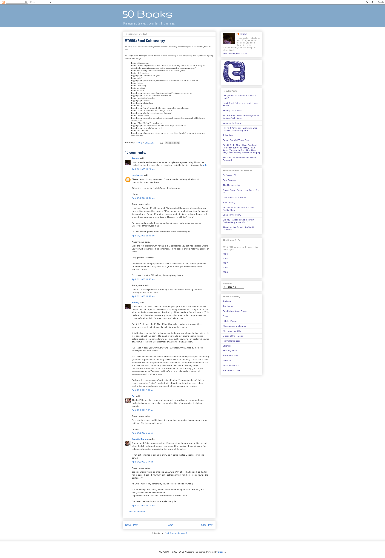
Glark (225, 316)
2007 (225, 263)
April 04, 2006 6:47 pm (143, 462)
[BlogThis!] (169, 142)
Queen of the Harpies (233, 336)
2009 (225, 254)
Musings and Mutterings (234, 326)
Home (169, 525)
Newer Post (131, 525)
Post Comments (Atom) (176, 533)
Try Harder (228, 306)
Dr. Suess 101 (229, 175)
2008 (225, 258)
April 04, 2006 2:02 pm (143, 410)
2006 (225, 267)
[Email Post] (161, 142)
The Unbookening (231, 185)
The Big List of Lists (232, 110)
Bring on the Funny (232, 123)
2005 (225, 272)
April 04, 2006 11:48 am (143, 235)
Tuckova (227, 301)
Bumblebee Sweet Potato (235, 311)
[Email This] (166, 142)
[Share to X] (172, 142)
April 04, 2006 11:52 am (143, 296)
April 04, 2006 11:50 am (143, 279)
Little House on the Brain (234, 197)
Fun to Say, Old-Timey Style (236, 140)
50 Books (148, 13)
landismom (137, 175)
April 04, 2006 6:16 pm (143, 433)
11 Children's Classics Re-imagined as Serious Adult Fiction (241, 116)
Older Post (207, 525)
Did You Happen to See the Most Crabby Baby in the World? (238, 221)
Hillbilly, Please (230, 321)
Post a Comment (137, 511)
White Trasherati (231, 365)
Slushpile (227, 346)
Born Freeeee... (230, 180)
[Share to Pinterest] (178, 142)
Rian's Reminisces (231, 341)
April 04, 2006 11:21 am (143, 169)
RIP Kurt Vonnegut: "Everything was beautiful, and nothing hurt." (240, 129)
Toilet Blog (228, 135)
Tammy (135, 158)
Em (133, 396)
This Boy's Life (230, 350)
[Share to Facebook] (175, 142)
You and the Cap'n (231, 370)
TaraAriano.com (230, 355)
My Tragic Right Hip (232, 331)
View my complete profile (235, 53)
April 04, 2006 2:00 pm (143, 390)
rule (205, 165)
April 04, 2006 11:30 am (143, 198)
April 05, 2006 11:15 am (143, 505)
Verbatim (227, 360)
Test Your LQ (229, 202)
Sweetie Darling (140, 439)
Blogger (221, 552)
